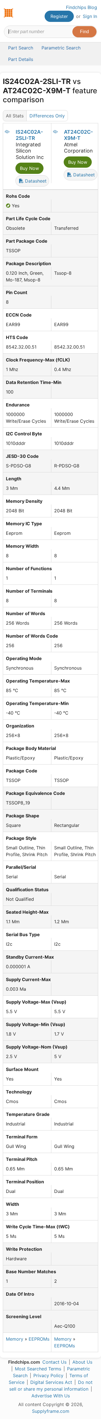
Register (59, 16)
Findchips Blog (81, 7)
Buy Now (29, 168)
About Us (82, 1362)
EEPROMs (39, 1339)
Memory (14, 1339)
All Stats (15, 116)
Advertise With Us (50, 1395)
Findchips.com (8, 13)
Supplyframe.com (50, 1411)
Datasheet (35, 181)
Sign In (90, 16)
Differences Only (47, 116)
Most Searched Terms (38, 1369)
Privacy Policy (48, 1375)
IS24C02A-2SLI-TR (29, 135)
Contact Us (54, 1362)
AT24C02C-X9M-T (78, 135)
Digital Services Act (51, 1382)
